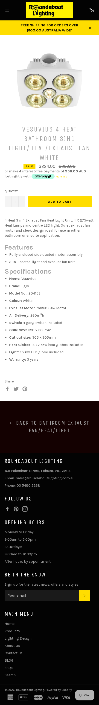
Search (10, 675)
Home (10, 623)
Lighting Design (18, 638)
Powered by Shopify (59, 689)
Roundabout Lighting (30, 689)
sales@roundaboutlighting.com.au (45, 478)
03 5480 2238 (28, 485)
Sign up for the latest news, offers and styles (41, 584)
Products (12, 631)
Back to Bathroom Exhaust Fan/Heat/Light (52, 427)
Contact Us (14, 653)
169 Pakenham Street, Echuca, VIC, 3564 (37, 471)
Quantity (11, 191)
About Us (12, 645)
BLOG (9, 660)
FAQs (9, 668)
